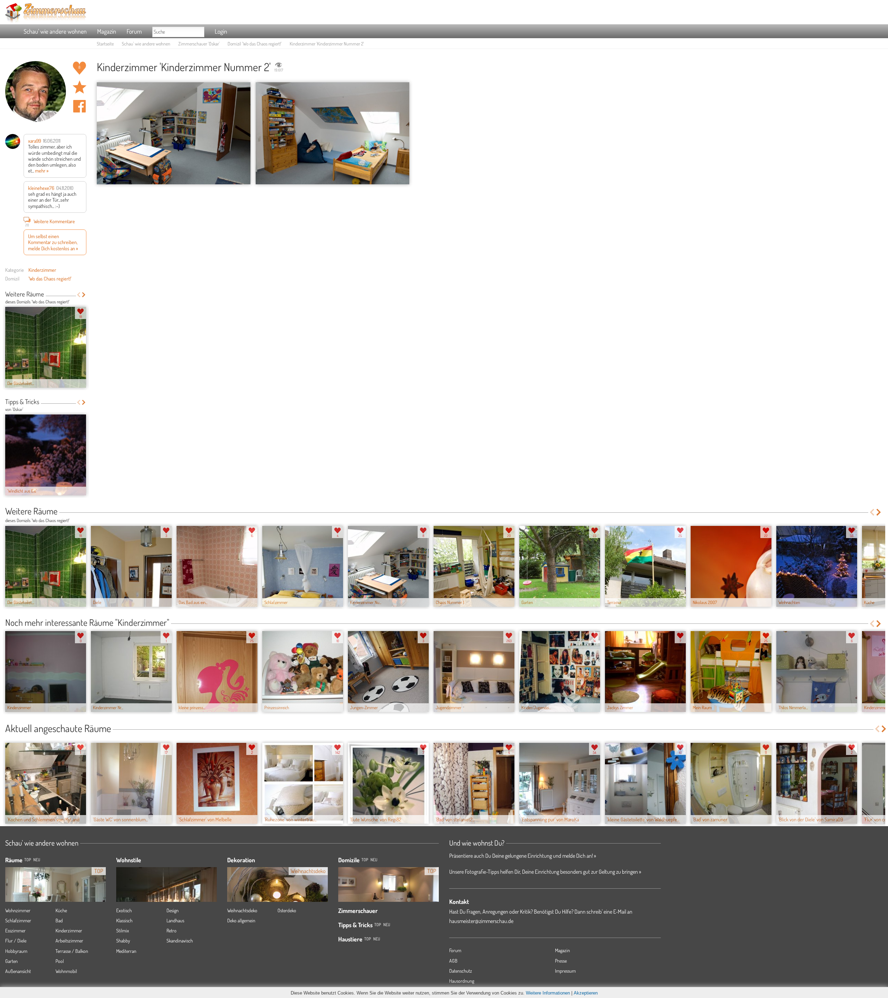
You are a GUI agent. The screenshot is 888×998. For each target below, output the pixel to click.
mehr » (42, 170)
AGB (453, 961)
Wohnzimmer (18, 910)
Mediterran (126, 951)
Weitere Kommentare (50, 222)
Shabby (123, 941)
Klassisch (124, 920)
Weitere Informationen (548, 993)
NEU (36, 859)
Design (172, 910)
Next (83, 295)
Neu (373, 859)
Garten (11, 961)
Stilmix (122, 930)
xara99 (34, 140)
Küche (61, 910)
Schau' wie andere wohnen (55, 31)
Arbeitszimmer (69, 941)
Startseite (105, 44)
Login (221, 31)
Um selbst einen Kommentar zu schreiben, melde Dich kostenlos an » (53, 242)
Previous (78, 295)
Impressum (565, 971)
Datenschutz (460, 971)
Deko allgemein (241, 920)
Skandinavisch (179, 941)
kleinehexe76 (41, 188)
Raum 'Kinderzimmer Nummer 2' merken (79, 87)
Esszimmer (15, 930)
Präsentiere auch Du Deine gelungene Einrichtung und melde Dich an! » (522, 855)
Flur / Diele (15, 941)
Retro (171, 930)
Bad (59, 920)
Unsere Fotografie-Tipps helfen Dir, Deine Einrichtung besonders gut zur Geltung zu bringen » (545, 871)
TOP (27, 859)
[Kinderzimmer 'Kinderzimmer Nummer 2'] (173, 133)
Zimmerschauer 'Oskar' (199, 44)
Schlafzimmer (18, 920)
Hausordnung (461, 981)
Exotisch (124, 910)
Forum (134, 31)
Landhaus (175, 920)
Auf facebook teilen (79, 106)
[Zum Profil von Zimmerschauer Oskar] (35, 91)
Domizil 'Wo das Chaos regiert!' (255, 44)
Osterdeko (287, 910)
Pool (60, 961)
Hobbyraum (16, 951)
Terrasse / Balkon (72, 951)
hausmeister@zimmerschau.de (481, 920)
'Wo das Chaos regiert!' (49, 278)
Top (364, 859)
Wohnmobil (66, 971)
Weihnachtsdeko (242, 910)
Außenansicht (18, 971)
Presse (561, 961)
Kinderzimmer (42, 270)
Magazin (106, 31)
